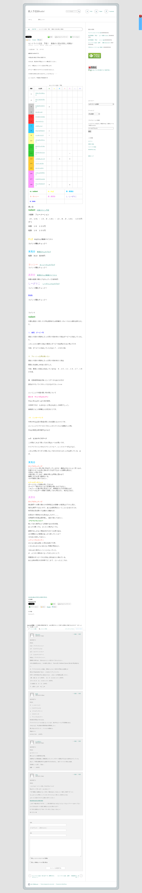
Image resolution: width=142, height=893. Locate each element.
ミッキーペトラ (39, 135)
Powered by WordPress (61, 884)
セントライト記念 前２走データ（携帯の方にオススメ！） (43, 876)
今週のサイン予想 (43, 210)
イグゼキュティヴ (40, 159)
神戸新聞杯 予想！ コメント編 (96, 40)
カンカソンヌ (38, 112)
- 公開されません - (38, 827)
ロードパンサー (39, 168)
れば (36, 693)
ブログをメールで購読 (94, 120)
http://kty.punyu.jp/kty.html (36, 800)
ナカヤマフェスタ (40, 179)
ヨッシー (37, 634)
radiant (50, 45)
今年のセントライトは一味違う (95, 47)
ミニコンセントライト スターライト (37, 597)
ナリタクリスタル (40, 116)
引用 (79, 634)
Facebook (111, 11)
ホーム (30, 19)
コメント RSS (44, 628)
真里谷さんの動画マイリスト (47, 275)
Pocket (34, 40)
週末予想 (34, 29)
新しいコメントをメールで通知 (39, 858)
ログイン (90, 141)
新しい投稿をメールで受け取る (39, 862)
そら (36, 774)
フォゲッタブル (39, 163)
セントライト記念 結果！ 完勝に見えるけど (99, 42)
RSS (91, 11)
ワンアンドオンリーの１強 (94, 32)
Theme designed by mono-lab (47, 884)
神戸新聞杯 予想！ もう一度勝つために (98, 35)
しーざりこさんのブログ (51, 284)
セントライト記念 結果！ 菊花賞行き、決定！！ (68, 876)
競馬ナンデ (91, 156)
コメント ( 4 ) (79, 628)
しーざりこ (38, 741)
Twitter (100, 11)
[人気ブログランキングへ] (92, 68)
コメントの (92, 146)
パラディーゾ (38, 126)
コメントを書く (58, 45)
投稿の (91, 144)
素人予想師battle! (36, 11)
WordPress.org (91, 149)
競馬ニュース (41, 19)
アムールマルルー (40, 130)
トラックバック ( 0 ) (69, 628)
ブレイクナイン (39, 121)
